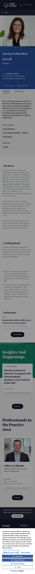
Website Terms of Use (11, 552)
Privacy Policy (25, 552)
